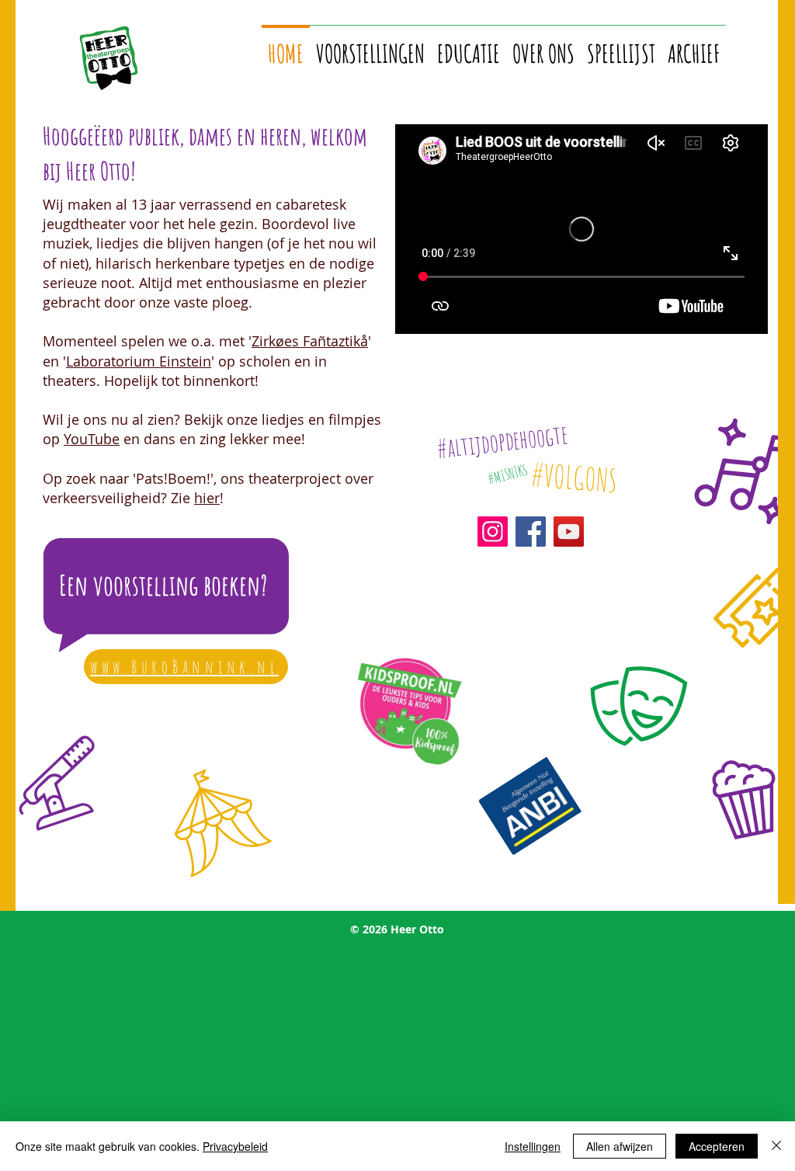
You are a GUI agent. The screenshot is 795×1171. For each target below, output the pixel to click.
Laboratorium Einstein (138, 361)
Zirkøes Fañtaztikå (310, 341)
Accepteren (717, 1146)
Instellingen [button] (533, 1146)
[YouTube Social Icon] (569, 531)
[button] (370, 46)
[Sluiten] (776, 1146)
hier (207, 497)
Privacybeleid (235, 1146)
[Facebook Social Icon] (531, 531)
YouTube (92, 438)
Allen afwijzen (619, 1146)
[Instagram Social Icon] (492, 531)
